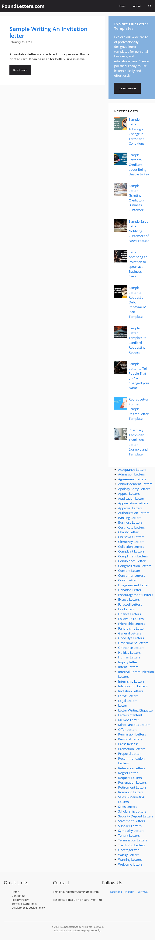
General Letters (129, 633)
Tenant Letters (129, 835)
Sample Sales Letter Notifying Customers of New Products (139, 231)
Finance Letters (129, 614)
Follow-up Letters (131, 619)
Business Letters (130, 522)
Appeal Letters (129, 493)
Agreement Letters (132, 479)
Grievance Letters (131, 647)
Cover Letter (127, 580)
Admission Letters (131, 474)
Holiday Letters (129, 652)
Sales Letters (127, 806)
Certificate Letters (131, 527)
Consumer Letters (131, 575)
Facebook (116, 892)
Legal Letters (127, 700)
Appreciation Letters (133, 503)
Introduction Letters (133, 686)
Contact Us (18, 896)
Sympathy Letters (131, 830)
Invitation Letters (130, 691)
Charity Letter (128, 532)
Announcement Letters (135, 484)
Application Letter (131, 498)
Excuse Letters (129, 599)
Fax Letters (126, 609)
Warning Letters (130, 859)
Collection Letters (131, 546)
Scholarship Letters (132, 811)
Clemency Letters (131, 541)
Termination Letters (132, 840)
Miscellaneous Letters (134, 724)
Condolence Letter (132, 561)
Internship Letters (131, 681)
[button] (150, 6)
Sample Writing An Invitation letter (48, 32)
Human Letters (129, 657)
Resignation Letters (132, 782)
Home (122, 6)
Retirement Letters (132, 787)
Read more (20, 70)
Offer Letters (127, 729)
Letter (122, 705)
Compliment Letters (133, 556)
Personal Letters (130, 739)
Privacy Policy (20, 899)
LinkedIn (129, 892)
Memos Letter (128, 720)
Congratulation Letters (134, 566)
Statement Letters (131, 821)
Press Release (128, 744)
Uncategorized (129, 850)
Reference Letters (131, 768)
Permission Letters (132, 734)
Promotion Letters (131, 749)
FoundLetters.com (23, 6)
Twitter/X (142, 892)
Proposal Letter (129, 753)
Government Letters (133, 643)
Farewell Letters (130, 604)
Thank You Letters (131, 845)
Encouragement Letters (135, 595)
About (137, 6)
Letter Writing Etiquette (135, 710)
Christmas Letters (131, 537)
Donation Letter (129, 590)
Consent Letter (129, 570)
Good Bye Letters (131, 638)
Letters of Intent (130, 715)
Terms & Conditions (24, 903)
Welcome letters (130, 864)
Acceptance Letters (132, 469)
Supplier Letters (130, 826)
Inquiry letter (127, 662)
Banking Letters (129, 518)
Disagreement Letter (133, 585)
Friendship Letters (131, 623)
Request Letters (130, 778)
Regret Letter (128, 773)
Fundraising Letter (131, 628)
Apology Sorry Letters (134, 489)
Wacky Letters (128, 855)
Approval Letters (130, 508)
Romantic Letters (130, 792)
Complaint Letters (131, 551)
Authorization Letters (133, 513)
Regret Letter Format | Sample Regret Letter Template (139, 409)
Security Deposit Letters (135, 816)
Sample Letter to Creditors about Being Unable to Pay (139, 164)
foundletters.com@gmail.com (80, 892)
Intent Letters (128, 667)
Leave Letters (128, 696)
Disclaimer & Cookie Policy (28, 907)
